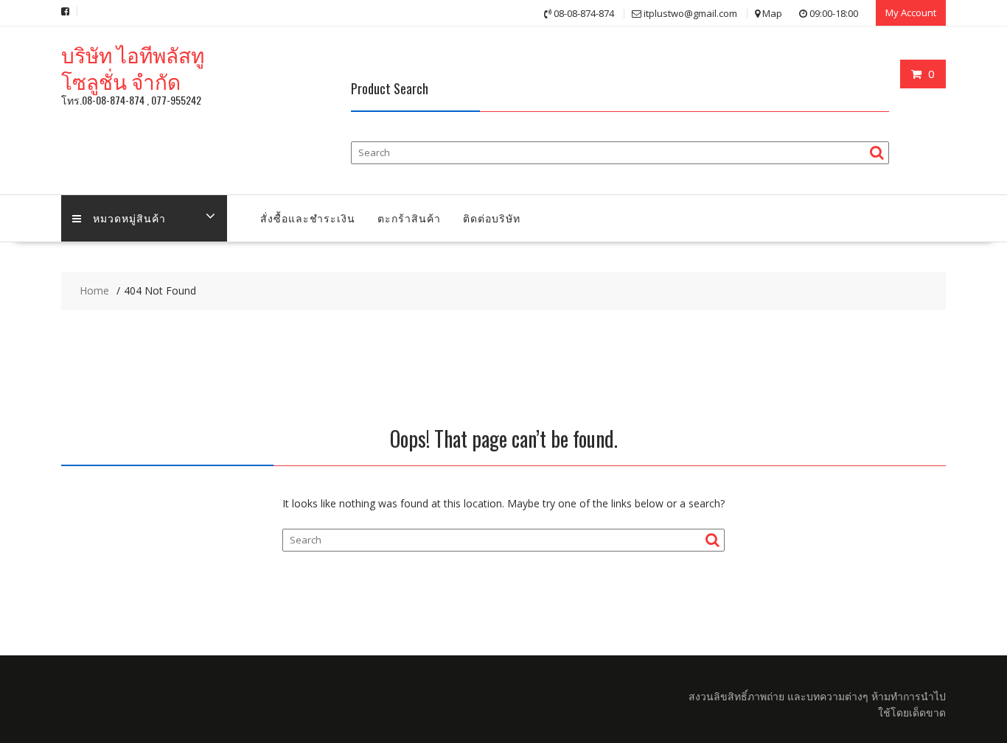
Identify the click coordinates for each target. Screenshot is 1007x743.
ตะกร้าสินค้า (409, 217)
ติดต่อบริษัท (491, 217)
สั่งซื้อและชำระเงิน (307, 217)
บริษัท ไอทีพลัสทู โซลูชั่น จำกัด (132, 67)
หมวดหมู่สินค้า (129, 217)
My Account (910, 12)
